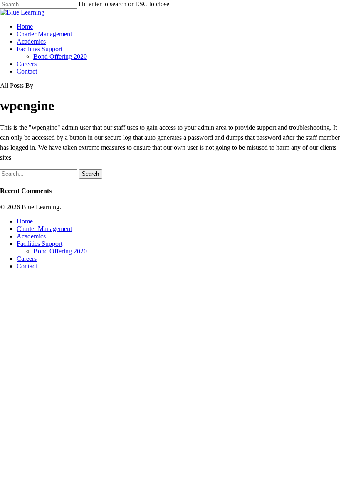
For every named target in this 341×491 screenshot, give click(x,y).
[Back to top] (2, 280)
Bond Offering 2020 (60, 251)
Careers (27, 258)
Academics (31, 236)
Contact (27, 266)
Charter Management (44, 228)
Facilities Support (39, 243)
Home (25, 221)
